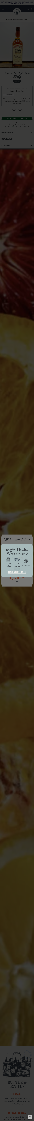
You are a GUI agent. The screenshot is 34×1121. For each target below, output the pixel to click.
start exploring (16, 572)
